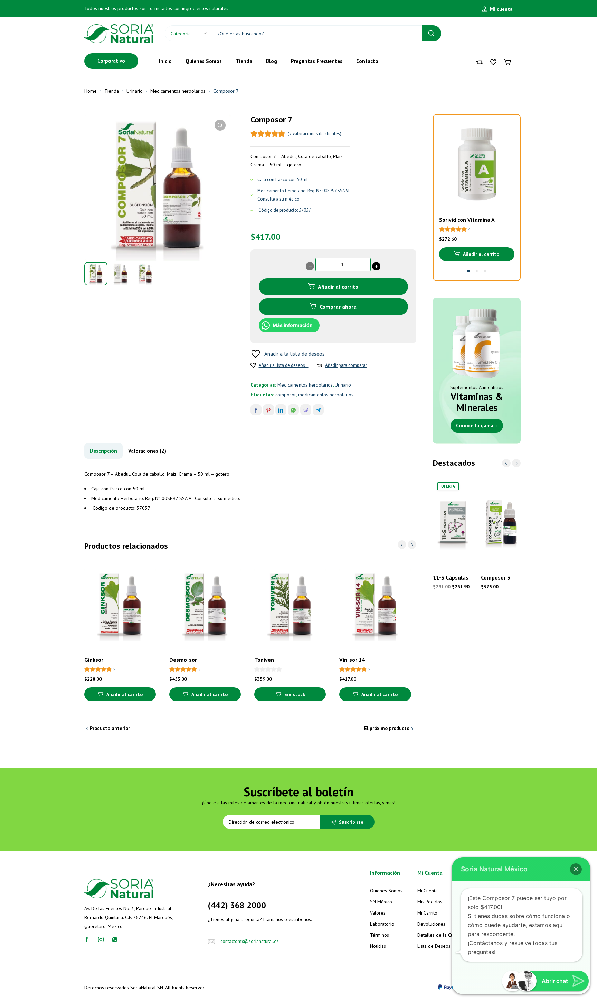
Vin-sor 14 (352, 659)
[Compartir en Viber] (305, 409)
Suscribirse (351, 822)
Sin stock (294, 694)
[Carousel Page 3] (485, 271)
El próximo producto (386, 728)
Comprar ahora (338, 306)
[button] (220, 125)
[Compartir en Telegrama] (318, 409)
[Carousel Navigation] (407, 544)
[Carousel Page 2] (477, 271)
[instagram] (100, 939)
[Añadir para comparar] (319, 365)
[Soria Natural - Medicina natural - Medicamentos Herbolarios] (118, 33)
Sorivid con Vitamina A (467, 219)
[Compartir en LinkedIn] (280, 409)
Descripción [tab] (103, 450)
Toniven (264, 659)
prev (402, 544)
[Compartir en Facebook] (256, 409)
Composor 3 (495, 577)
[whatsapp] (114, 939)
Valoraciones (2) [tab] (147, 450)
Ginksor (93, 659)
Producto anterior (110, 728)
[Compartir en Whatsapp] (293, 409)
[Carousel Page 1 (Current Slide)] (468, 271)
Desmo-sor (183, 659)
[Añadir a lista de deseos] (253, 365)
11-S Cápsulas (450, 577)
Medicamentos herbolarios (178, 91)
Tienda (111, 91)
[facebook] (87, 939)
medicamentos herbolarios (325, 394)
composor (285, 394)
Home (90, 91)
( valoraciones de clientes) (314, 134)
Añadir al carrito (338, 286)
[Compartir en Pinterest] (268, 409)
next (412, 544)
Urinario (134, 91)
